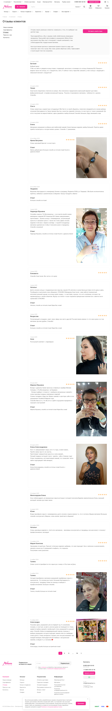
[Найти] (84, 7)
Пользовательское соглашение (59, 685)
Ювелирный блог (59, 680)
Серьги (22, 682)
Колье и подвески (25, 685)
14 (77, 653)
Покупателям (41, 677)
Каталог (22, 677)
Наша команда (8, 27)
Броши (22, 690)
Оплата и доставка (42, 680)
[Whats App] (89, 677)
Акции (39, 692)
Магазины (57, 682)
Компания (6, 677)
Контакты (6, 37)
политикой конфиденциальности (56, 668)
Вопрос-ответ (41, 690)
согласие (43, 667)
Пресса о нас (7, 35)
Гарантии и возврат (42, 682)
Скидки (22, 692)
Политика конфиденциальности (60, 689)
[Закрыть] (87, 698)
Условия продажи (42, 685)
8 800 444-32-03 (80, 2)
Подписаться (65, 663)
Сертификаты (7, 30)
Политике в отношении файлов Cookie (51, 707)
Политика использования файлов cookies (61, 693)
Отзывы (5, 32)
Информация (58, 677)
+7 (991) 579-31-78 (89, 669)
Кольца (22, 680)
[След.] (81, 653)
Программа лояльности (44, 687)
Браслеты (23, 687)
